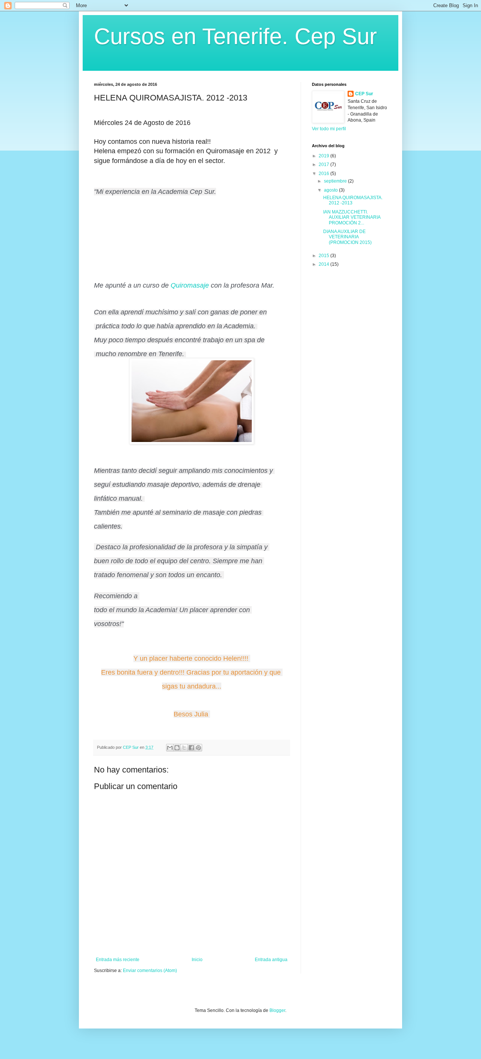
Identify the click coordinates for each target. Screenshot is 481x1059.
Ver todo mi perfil (329, 128)
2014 (324, 264)
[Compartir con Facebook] (191, 747)
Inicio (197, 959)
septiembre (336, 181)
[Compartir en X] (184, 747)
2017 (324, 164)
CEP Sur (364, 93)
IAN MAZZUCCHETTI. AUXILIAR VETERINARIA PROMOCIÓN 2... (351, 217)
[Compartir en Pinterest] (198, 747)
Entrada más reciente (117, 959)
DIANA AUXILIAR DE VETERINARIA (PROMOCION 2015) (347, 237)
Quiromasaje (190, 285)
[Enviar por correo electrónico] (170, 747)
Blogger (277, 1010)
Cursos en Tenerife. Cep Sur (235, 36)
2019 (324, 155)
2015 (324, 255)
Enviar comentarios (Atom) (150, 970)
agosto (331, 190)
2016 (324, 173)
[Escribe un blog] (177, 747)
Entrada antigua (271, 959)
